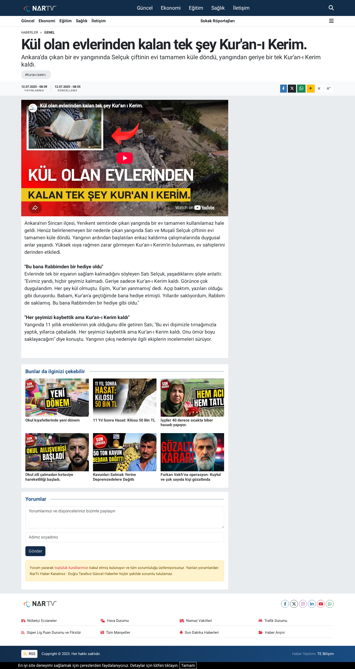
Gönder (35, 551)
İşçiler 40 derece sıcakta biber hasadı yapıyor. (187, 422)
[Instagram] (303, 604)
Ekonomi (171, 8)
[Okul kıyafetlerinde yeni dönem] (57, 397)
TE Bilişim (325, 654)
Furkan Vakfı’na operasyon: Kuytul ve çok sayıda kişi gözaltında (191, 476)
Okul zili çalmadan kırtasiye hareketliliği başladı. (49, 476)
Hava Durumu (118, 620)
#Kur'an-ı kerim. (35, 75)
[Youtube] (321, 604)
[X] (294, 604)
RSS (31, 654)
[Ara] (331, 7)
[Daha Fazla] (311, 89)
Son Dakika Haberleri (202, 632)
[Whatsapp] (330, 604)
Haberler (29, 32)
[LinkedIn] (312, 604)
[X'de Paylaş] (292, 89)
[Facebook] (285, 604)
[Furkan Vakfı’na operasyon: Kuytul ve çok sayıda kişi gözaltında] (192, 452)
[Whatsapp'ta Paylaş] (301, 89)
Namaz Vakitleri (199, 620)
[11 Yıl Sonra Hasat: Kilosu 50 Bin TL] (124, 397)
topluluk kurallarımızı (72, 568)
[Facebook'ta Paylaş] (283, 89)
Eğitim (196, 8)
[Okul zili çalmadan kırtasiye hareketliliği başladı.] (57, 452)
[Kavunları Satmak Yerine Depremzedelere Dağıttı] (124, 452)
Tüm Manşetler (118, 632)
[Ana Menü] (331, 21)
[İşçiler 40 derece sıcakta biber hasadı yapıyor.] (192, 397)
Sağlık (218, 8)
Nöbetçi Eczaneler (42, 620)
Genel (49, 32)
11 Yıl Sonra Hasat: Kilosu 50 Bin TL (124, 420)
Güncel (145, 8)
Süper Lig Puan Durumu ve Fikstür (54, 632)
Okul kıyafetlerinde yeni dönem (52, 420)
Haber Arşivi (275, 632)
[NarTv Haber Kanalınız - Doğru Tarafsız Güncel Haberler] (39, 8)
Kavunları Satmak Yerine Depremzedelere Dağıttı (114, 476)
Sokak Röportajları (217, 20)
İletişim (241, 8)
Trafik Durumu (275, 620)
